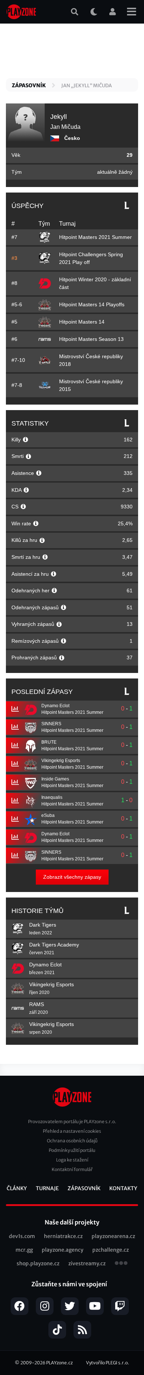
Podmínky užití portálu (72, 1150)
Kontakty (123, 1188)
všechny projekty (121, 1264)
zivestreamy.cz (87, 1263)
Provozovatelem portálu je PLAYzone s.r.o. (72, 1121)
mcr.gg (24, 1250)
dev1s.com (22, 1236)
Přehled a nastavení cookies (72, 1131)
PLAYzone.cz (59, 1362)
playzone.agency (62, 1250)
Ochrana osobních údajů (72, 1140)
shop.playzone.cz (38, 1263)
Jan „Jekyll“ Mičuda (86, 85)
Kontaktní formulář (72, 1169)
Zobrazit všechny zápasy (72, 877)
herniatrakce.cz (63, 1236)
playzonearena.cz (113, 1236)
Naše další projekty (72, 1222)
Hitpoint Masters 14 (81, 322)
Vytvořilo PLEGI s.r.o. (107, 1362)
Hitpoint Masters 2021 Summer (95, 237)
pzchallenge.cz (110, 1250)
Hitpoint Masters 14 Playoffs (91, 304)
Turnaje (47, 1188)
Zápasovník (29, 85)
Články (17, 1188)
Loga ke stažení (72, 1160)
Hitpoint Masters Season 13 (91, 339)
